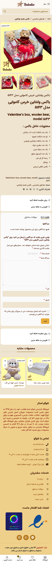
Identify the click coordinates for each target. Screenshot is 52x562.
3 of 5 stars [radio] (33, 253)
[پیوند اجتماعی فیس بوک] (37, 189)
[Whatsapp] (26, 537)
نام (47, 288)
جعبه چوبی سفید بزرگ (41, 383)
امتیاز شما (44, 253)
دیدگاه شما (44, 258)
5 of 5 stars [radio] (29, 253)
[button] (48, 47)
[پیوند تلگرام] (24, 189)
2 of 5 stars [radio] (35, 253)
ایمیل (46, 300)
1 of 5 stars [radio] (37, 253)
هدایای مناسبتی (38, 18)
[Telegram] (32, 537)
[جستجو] (5, 11)
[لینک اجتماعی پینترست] (30, 189)
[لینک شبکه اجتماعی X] (34, 189)
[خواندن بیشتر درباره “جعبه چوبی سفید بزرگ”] (30, 361)
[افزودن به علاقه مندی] (30, 365)
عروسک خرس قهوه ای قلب (14, 383)
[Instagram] (19, 537)
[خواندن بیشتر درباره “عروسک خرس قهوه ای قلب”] (5, 361)
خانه (49, 18)
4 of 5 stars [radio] (31, 253)
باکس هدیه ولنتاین (22, 18)
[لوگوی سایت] (26, 3)
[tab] (45, 217)
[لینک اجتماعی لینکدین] (27, 189)
